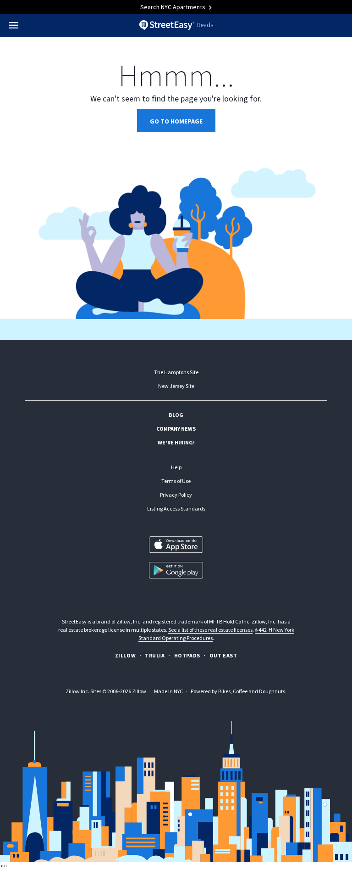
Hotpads (187, 655)
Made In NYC (168, 691)
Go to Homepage (176, 121)
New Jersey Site (176, 385)
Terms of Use (176, 480)
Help (176, 467)
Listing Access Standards (176, 508)
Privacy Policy (176, 494)
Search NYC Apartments (173, 7)
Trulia (155, 655)
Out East (223, 655)
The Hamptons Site (176, 372)
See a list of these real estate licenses (210, 629)
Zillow (125, 655)
